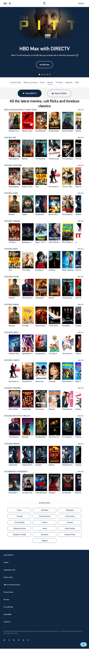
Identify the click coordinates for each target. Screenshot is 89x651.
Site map (6, 599)
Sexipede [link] (52, 381)
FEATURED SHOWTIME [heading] (13, 165)
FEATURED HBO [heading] (10, 137)
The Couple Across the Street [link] (72, 437)
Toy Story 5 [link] (53, 353)
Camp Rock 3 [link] (27, 381)
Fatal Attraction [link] (41, 492)
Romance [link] (44, 534)
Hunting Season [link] (55, 131)
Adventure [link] (44, 510)
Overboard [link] (79, 409)
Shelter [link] (24, 214)
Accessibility (7, 614)
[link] (14, 120)
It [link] (75, 242)
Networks (68, 82)
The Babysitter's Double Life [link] (45, 437)
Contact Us (7, 622)
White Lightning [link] (68, 270)
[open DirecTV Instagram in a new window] (19, 640)
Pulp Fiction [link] (79, 186)
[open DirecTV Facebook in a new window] (9, 640)
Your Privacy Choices (13, 585)
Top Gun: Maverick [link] (69, 186)
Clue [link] (37, 186)
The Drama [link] (39, 409)
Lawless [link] (78, 326)
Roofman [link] (78, 131)
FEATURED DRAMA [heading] (11, 304)
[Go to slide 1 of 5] (39, 74)
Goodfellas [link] (66, 326)
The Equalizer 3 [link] (81, 158)
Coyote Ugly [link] (26, 409)
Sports (42, 82)
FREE (77, 82)
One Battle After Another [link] (44, 131)
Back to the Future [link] (55, 214)
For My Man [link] (66, 492)
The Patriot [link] (26, 270)
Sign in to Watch (61, 93)
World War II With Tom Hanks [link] (19, 492)
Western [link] (45, 540)
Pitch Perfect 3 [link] (67, 242)
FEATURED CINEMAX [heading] (12, 221)
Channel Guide (15, 82)
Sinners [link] (51, 465)
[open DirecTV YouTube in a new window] (23, 640)
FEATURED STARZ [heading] (11, 193)
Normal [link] (24, 158)
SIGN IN (81, 3)
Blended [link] (52, 409)
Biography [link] (70, 510)
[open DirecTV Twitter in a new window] (14, 640)
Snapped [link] (52, 492)
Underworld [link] (39, 214)
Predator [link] (38, 465)
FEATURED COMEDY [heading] (12, 360)
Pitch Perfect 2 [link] (67, 381)
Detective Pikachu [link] (15, 353)
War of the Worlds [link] (55, 242)
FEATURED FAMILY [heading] (11, 332)
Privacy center (8, 577)
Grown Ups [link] (39, 381)
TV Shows (59, 82)
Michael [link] (12, 214)
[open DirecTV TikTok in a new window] (28, 640)
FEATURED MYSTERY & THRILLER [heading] (17, 416)
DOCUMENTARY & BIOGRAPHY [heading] (15, 471)
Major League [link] (80, 381)
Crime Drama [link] (70, 516)
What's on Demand (30, 82)
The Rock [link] (12, 242)
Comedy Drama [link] (44, 516)
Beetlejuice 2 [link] (26, 242)
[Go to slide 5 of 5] (49, 74)
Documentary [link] (19, 522)
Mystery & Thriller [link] (19, 534)
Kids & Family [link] (70, 528)
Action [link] (19, 510)
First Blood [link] (39, 270)
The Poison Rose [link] (28, 298)
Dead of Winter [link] (67, 131)
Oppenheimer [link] (40, 326)
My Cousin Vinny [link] (55, 186)
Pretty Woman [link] (67, 409)
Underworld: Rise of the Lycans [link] (73, 465)
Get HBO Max (44, 64)
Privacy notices (8, 592)
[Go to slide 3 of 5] (44, 74)
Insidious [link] (52, 270)
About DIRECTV (8, 555)
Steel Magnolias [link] (15, 158)
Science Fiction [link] (69, 534)
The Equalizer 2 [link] (67, 158)
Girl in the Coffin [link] (55, 437)
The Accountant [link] (54, 158)
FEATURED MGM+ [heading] (11, 249)
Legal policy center (9, 570)
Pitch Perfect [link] (13, 409)
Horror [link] (44, 528)
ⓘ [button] (77, 55)
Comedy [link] (19, 516)
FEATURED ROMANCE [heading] (12, 388)
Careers (5, 562)
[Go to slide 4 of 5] (47, 74)
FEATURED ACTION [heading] (11, 277)
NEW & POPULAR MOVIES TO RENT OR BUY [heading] (20, 110)
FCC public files (8, 607)
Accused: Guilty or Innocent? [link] (32, 492)
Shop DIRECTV (30, 93)
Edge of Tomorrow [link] (29, 186)
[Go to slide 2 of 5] (42, 74)
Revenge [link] (25, 437)
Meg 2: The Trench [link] (42, 242)
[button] (5, 3)
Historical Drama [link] (19, 528)
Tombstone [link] (39, 298)
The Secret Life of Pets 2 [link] (71, 353)
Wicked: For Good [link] (15, 131)
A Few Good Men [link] (55, 326)
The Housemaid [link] (68, 214)
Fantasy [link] (70, 522)
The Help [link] (25, 326)
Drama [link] (44, 522)
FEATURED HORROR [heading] (11, 444)
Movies (50, 82)
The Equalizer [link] (40, 158)
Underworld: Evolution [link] (30, 465)
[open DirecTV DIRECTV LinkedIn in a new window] (4, 640)
